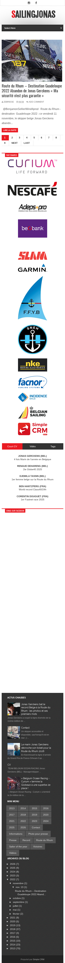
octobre (17, 898)
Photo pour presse (38, 833)
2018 (23, 814)
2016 (45, 808)
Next (15, 143)
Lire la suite (9, 130)
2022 (23, 821)
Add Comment (36, 102)
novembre (18, 883)
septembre (19, 902)
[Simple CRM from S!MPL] (32, 434)
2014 (23, 808)
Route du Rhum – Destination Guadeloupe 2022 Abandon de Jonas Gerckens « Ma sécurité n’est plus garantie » (32, 90)
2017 (11, 814)
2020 (45, 814)
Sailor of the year (18, 846)
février (16, 913)
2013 (11, 808)
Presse (12, 840)
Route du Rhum (44, 840)
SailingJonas (33, 14)
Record (26, 840)
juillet (16, 906)
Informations (15, 833)
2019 (34, 814)
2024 (45, 821)
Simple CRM (38, 959)
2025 (11, 827)
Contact (25, 727)
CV (9, 764)
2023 (34, 821)
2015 (34, 808)
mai (15, 909)
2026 (23, 827)
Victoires (37, 846)
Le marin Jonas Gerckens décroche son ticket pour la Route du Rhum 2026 (36, 747)
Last (27, 143)
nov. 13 (20, 887)
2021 (11, 821)
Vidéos (12, 853)
